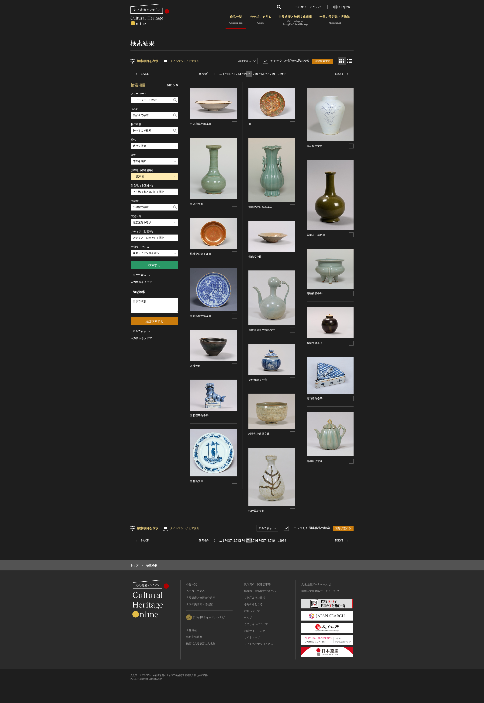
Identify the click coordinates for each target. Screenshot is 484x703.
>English (344, 7)
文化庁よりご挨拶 (254, 597)
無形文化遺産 (194, 636)
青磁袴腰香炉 (315, 293)
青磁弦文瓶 (196, 204)
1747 (260, 74)
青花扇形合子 (315, 398)
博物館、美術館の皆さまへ (260, 591)
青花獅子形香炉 (199, 415)
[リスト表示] (350, 61)
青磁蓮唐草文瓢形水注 (261, 330)
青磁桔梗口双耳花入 (260, 207)
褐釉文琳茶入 (315, 343)
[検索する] (175, 100)
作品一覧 (235, 19)
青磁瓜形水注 (315, 461)
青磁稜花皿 (255, 256)
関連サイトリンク (254, 630)
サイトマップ (252, 637)
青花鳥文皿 (196, 481)
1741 (226, 74)
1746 (254, 74)
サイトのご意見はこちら (258, 644)
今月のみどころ (253, 604)
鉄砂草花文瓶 (256, 511)
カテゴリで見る (260, 19)
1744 (243, 74)
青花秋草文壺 (315, 146)
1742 (232, 74)
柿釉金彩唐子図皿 (200, 253)
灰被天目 (195, 365)
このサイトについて (308, 7)
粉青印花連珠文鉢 (259, 433)
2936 (283, 74)
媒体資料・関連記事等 (257, 584)
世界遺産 (191, 630)
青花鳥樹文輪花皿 (200, 316)
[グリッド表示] (342, 61)
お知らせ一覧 (252, 611)
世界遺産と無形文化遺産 (295, 20)
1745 (249, 74)
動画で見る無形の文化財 (200, 643)
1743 (237, 74)
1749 (271, 74)
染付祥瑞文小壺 (257, 379)
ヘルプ (248, 617)
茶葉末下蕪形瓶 (316, 235)
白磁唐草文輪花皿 (200, 124)
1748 (266, 74)
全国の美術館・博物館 (335, 19)
